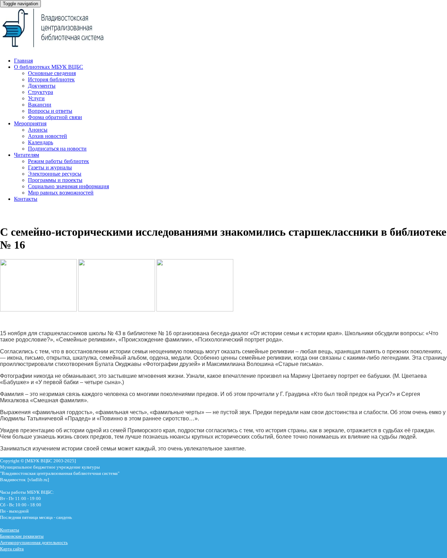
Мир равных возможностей (61, 193)
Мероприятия (30, 123)
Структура (40, 92)
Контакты (25, 199)
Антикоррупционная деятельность (34, 542)
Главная (23, 61)
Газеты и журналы (50, 167)
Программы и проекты (55, 180)
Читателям (26, 155)
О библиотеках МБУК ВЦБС (48, 67)
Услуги (36, 98)
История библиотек (51, 79)
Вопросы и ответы (50, 111)
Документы (42, 86)
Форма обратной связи (55, 117)
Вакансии (39, 105)
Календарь (40, 142)
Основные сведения (52, 73)
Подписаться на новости (57, 149)
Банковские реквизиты (22, 536)
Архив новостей (47, 136)
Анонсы (37, 130)
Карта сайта (12, 548)
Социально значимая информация (68, 186)
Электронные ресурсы (54, 174)
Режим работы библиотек (58, 161)
